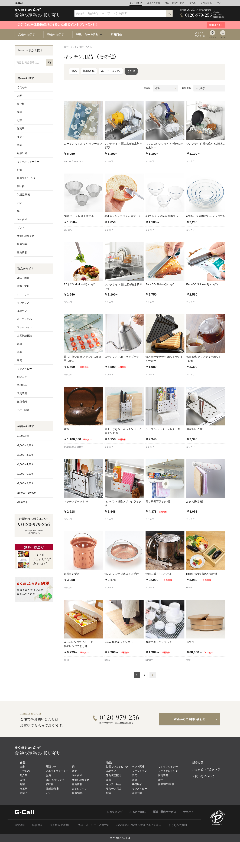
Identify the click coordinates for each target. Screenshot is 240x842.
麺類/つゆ (22, 153)
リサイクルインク (168, 770)
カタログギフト (80, 788)
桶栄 (188, 660)
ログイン (212, 37)
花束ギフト (23, 310)
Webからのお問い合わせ (189, 719)
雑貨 (108, 793)
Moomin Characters (73, 161)
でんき (193, 3)
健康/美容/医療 (166, 784)
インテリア (23, 302)
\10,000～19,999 (26, 492)
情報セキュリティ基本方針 (93, 825)
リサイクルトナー (168, 766)
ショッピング (135, 3)
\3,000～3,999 (25, 454)
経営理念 (37, 825)
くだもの (22, 87)
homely (149, 660)
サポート (221, 3)
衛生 (160, 779)
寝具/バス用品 (114, 788)
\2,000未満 (23, 435)
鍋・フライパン (111, 71)
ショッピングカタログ (206, 769)
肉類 (19, 112)
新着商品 (116, 34)
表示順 (147, 88)
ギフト (20, 227)
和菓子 (20, 136)
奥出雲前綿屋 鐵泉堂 (73, 447)
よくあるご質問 (177, 825)
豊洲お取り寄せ (25, 235)
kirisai (189, 587)
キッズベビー (24, 368)
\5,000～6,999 (25, 473)
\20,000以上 (23, 502)
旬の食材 (22, 219)
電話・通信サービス (174, 3)
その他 (131, 71)
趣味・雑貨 (23, 277)
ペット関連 (23, 409)
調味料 (20, 186)
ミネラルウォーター (28, 161)
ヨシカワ (109, 161)
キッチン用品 (76, 47)
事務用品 (22, 385)
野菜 (19, 120)
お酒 (19, 169)
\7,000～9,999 (25, 483)
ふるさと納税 (153, 3)
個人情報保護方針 (60, 825)
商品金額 (186, 88)
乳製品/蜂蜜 (23, 194)
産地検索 (22, 252)
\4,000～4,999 (25, 464)
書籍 (19, 343)
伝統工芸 (22, 376)
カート (222, 37)
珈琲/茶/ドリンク (26, 178)
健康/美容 (22, 244)
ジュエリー (23, 294)
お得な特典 (206, 3)
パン (19, 202)
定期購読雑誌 (24, 335)
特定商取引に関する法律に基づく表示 (138, 825)
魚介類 (20, 103)
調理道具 (89, 71)
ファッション (24, 327)
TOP (66, 47)
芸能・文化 (23, 286)
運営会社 (20, 825)
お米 (19, 95)
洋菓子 (20, 128)
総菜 (19, 145)
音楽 (19, 352)
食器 (74, 71)
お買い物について (203, 776)
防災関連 (22, 393)
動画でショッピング (117, 766)
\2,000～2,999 (25, 445)
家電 (19, 360)
